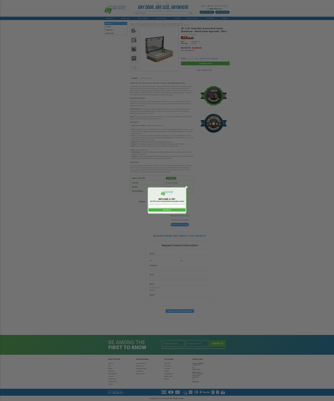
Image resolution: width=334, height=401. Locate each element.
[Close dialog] (186, 187)
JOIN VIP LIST (167, 210)
